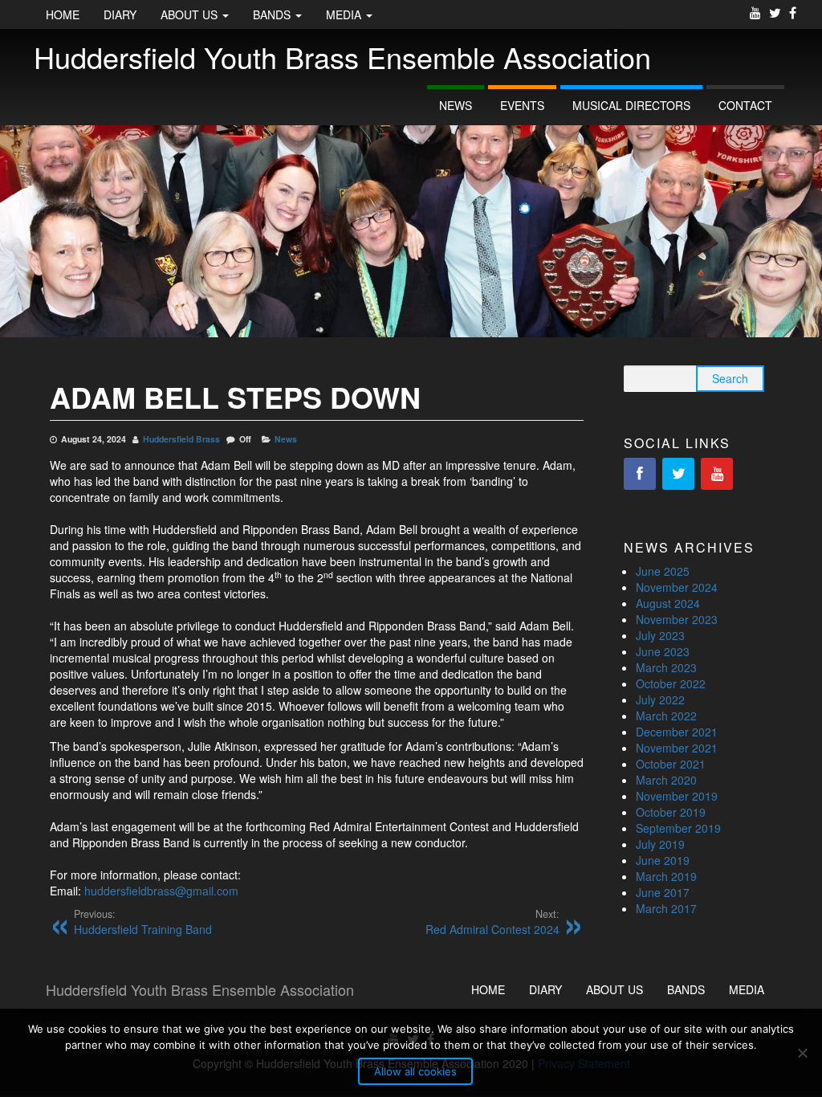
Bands (273, 14)
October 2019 (671, 812)
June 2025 (663, 571)
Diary (120, 14)
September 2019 (678, 828)
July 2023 (660, 635)
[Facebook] (640, 474)
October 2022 (671, 683)
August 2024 (668, 603)
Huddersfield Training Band (143, 922)
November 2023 (677, 619)
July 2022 (660, 699)
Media (345, 14)
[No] (802, 1053)
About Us (191, 14)
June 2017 (663, 892)
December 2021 (677, 732)
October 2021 (671, 764)
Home (62, 14)
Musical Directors (631, 105)
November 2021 (677, 748)
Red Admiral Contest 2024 (492, 922)
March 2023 (666, 667)
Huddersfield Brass (181, 439)
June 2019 (663, 860)
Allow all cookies (415, 1071)
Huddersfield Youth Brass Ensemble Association (342, 56)
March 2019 (666, 876)
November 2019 (677, 796)
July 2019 (660, 844)
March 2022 (666, 716)
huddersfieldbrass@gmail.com (161, 891)
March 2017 (666, 908)
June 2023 (663, 651)
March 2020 (666, 780)
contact (745, 105)
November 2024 (677, 587)
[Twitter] (678, 474)
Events (522, 105)
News (455, 105)
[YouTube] (717, 474)
